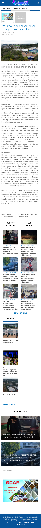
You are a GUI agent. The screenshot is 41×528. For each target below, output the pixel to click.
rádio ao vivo (19, 8)
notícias (6, 8)
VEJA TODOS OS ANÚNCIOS (20, 16)
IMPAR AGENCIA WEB (26, 523)
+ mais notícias (20, 313)
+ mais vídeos (9, 405)
